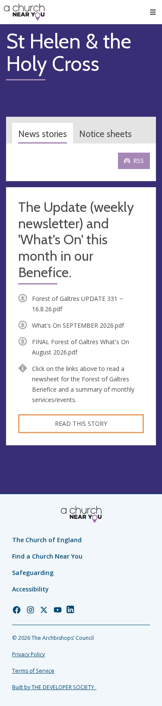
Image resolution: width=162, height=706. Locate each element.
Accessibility (30, 589)
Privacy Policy (28, 654)
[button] (153, 12)
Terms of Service (33, 670)
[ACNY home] (24, 12)
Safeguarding (33, 573)
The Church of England (47, 540)
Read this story (81, 423)
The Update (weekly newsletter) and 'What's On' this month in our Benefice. (76, 240)
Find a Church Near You (47, 556)
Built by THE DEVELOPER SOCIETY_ (54, 687)
